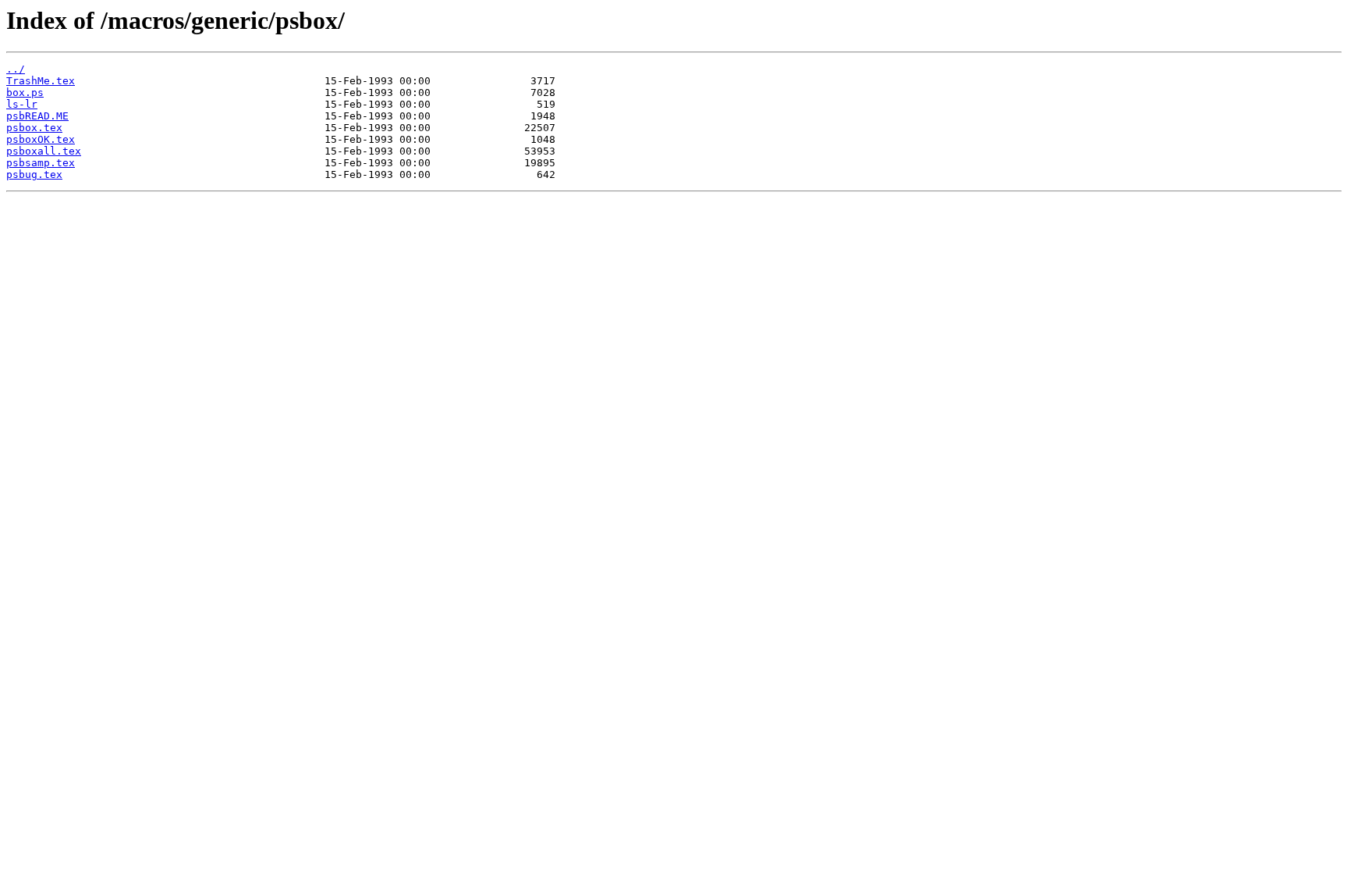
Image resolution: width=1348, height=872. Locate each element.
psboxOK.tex (40, 139)
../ (15, 69)
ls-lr (21, 104)
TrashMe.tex (40, 81)
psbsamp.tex (40, 163)
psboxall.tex (43, 151)
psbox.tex (34, 127)
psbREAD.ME (37, 116)
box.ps (25, 92)
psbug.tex (34, 174)
